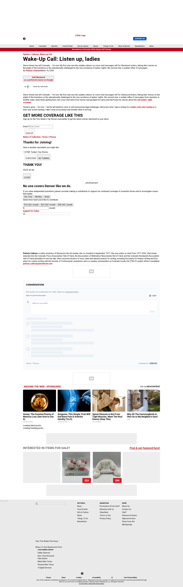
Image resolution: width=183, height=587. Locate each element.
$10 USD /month (31, 205)
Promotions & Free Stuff (110, 506)
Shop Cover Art (128, 521)
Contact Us (126, 509)
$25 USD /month (48, 205)
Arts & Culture (82, 46)
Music (95, 46)
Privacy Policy (105, 518)
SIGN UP (29, 133)
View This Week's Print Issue (46, 541)
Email (26, 126)
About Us (126, 506)
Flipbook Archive (128, 518)
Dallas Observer (44, 553)
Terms (45, 137)
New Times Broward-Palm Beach (46, 557)
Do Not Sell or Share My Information (91, 584)
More (152, 46)
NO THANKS (43, 158)
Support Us (140, 38)
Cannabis (42, 46)
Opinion (54, 46)
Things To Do (108, 46)
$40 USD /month (65, 205)
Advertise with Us (107, 509)
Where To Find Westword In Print (48, 547)
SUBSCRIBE (31, 158)
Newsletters (140, 46)
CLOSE (27, 177)
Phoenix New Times (46, 565)
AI (112, 577)
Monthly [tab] (38, 197)
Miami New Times (45, 561)
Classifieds (104, 512)
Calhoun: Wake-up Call (41, 54)
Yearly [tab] (47, 197)
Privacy (52, 137)
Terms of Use (105, 515)
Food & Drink (67, 46)
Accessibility (96, 577)
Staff (124, 512)
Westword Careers (129, 515)
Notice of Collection (31, 137)
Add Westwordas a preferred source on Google (38, 78)
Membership (127, 525)
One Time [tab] (28, 197)
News (32, 46)
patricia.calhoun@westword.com (37, 263)
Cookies (79, 577)
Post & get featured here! (145, 448)
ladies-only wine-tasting (142, 107)
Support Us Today (31, 211)
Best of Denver (124, 46)
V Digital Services (45, 568)
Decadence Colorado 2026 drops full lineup (91, 49)
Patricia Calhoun (33, 70)
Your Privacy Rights (130, 577)
